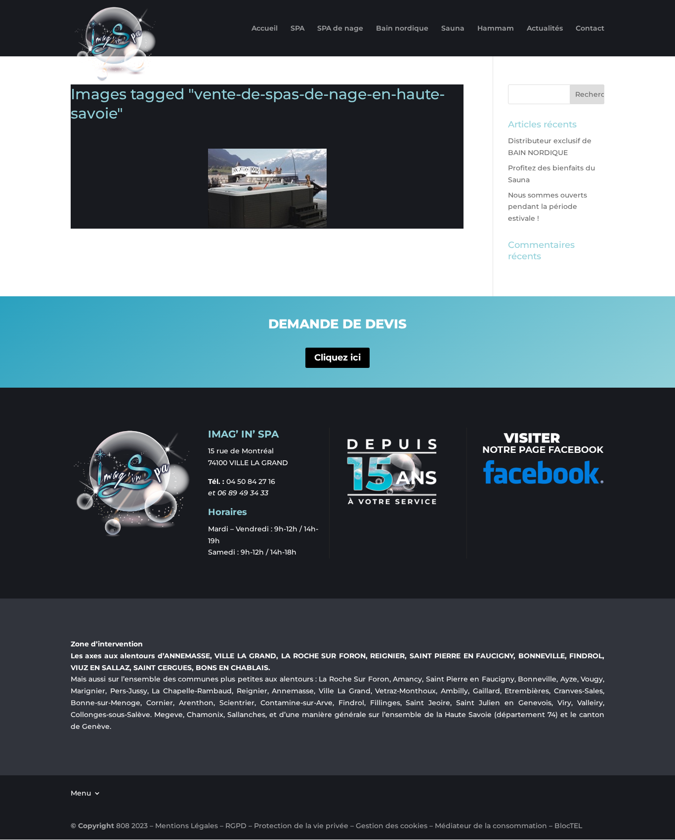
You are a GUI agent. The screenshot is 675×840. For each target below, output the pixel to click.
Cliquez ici (337, 357)
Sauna (452, 29)
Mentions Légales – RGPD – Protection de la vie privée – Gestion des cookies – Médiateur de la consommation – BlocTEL (368, 825)
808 (122, 825)
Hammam (495, 29)
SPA (297, 29)
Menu (81, 793)
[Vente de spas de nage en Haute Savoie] (267, 188)
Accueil (265, 29)
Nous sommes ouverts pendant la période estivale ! (547, 207)
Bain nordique (402, 29)
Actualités (545, 29)
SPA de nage (340, 29)
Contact (590, 29)
